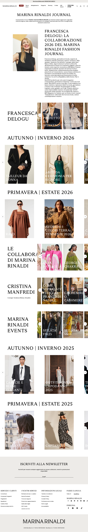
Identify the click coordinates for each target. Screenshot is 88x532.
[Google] (30, 280)
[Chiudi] (59, 241)
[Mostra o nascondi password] (58, 262)
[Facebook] (36, 280)
